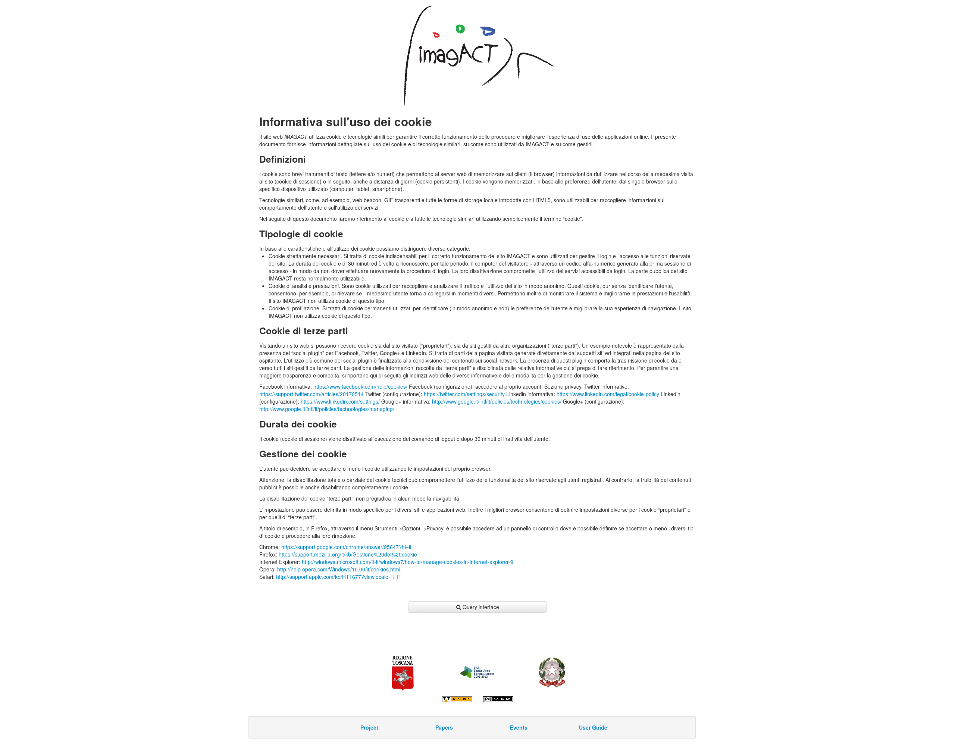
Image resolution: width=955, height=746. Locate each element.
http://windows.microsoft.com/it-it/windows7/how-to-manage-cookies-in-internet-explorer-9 (407, 561)
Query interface (481, 607)
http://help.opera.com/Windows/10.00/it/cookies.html (338, 569)
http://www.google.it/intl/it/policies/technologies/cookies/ (496, 401)
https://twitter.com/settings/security (464, 394)
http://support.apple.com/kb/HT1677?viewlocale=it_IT (339, 576)
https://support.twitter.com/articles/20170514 (311, 394)
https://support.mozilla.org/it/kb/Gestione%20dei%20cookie (348, 554)
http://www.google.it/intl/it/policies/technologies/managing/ (326, 409)
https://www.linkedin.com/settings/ (340, 401)
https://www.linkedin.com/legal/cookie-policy (608, 394)
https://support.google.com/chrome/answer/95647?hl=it (346, 547)
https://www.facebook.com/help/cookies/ (360, 386)
